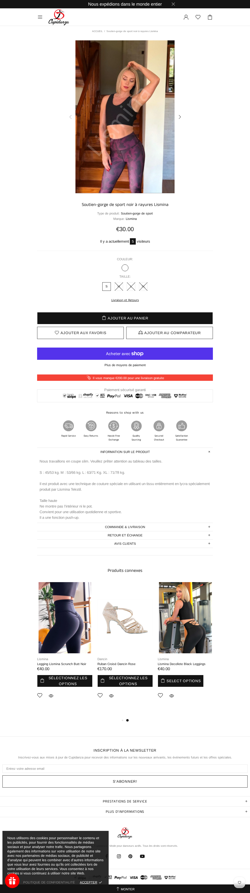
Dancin (102, 659)
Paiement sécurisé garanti (125, 389)
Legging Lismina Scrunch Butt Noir (61, 664)
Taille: (125, 276)
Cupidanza (59, 17)
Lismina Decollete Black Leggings (182, 664)
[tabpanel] (65, 647)
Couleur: (125, 259)
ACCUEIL (97, 31)
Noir (125, 268)
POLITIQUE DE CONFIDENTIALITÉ (49, 882)
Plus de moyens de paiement (125, 365)
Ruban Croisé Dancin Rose (116, 664)
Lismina (42, 659)
